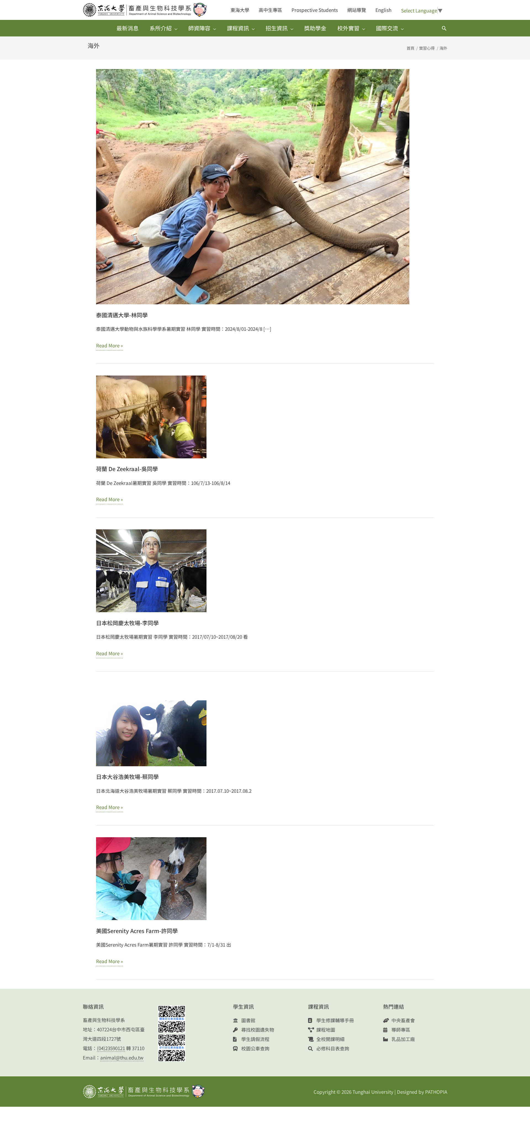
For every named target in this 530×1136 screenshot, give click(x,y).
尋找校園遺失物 (257, 1029)
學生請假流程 (254, 1038)
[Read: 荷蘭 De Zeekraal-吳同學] (151, 416)
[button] (444, 28)
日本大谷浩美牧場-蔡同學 (127, 777)
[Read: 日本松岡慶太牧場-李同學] (151, 570)
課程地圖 (325, 1029)
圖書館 (247, 1020)
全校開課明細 (329, 1038)
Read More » (109, 346)
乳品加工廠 (402, 1038)
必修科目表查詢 (332, 1048)
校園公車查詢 (254, 1048)
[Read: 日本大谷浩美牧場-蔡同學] (151, 723)
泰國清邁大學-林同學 (122, 315)
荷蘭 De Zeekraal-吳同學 (127, 469)
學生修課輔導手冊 (334, 1020)
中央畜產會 (402, 1020)
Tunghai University (373, 1091)
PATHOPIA (436, 1091)
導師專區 (400, 1029)
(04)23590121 (111, 1048)
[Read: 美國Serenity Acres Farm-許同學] (151, 878)
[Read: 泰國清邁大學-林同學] (252, 186)
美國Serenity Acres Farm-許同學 (137, 931)
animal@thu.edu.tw (122, 1057)
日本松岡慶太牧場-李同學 (127, 623)
